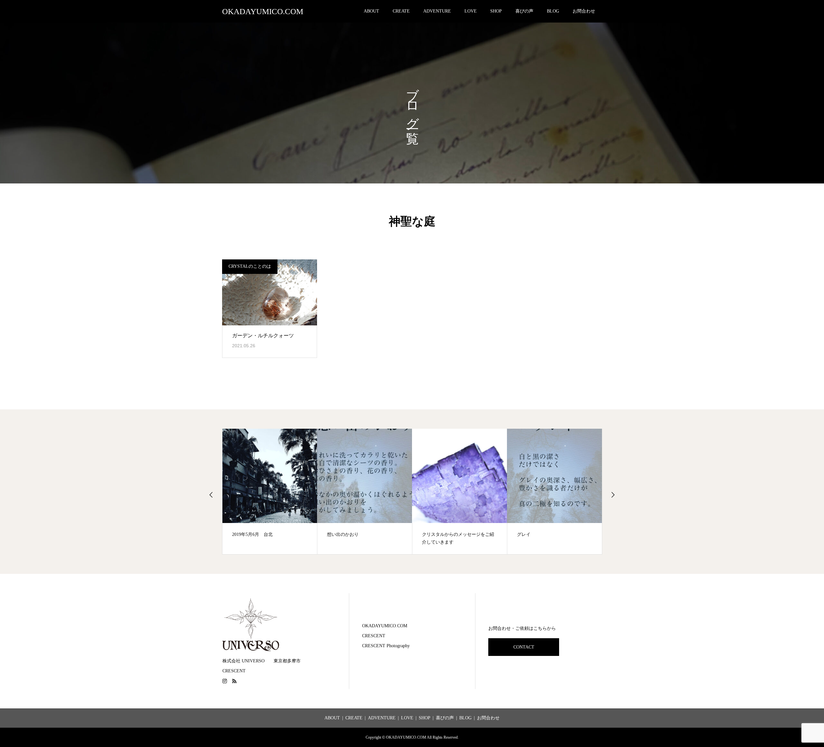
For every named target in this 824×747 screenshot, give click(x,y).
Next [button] (613, 494)
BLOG (553, 11)
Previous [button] (211, 494)
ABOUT (371, 11)
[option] (269, 491)
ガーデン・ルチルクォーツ (263, 335)
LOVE (470, 11)
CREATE (401, 11)
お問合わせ (584, 11)
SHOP (496, 11)
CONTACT (523, 647)
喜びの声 (524, 11)
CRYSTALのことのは (250, 266)
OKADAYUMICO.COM (262, 11)
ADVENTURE (437, 11)
